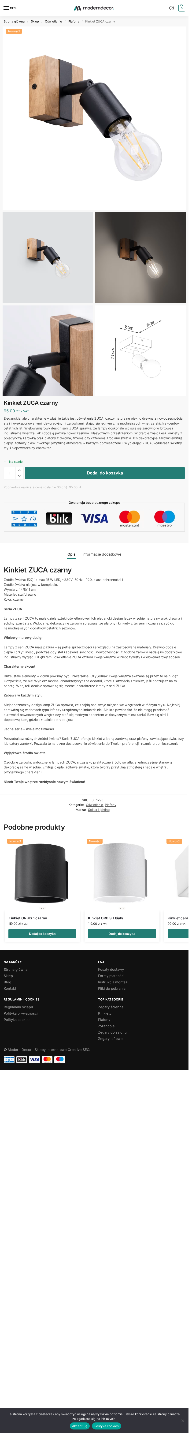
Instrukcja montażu (113, 982)
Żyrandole (106, 1026)
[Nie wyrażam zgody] (182, 1420)
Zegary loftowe (110, 1039)
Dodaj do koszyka (105, 472)
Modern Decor (20, 1050)
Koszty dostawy (111, 969)
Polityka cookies (17, 1020)
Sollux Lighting (99, 810)
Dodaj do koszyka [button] (42, 934)
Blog (7, 982)
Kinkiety (104, 1013)
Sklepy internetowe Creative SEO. (62, 1050)
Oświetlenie (53, 21)
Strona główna (14, 21)
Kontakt (10, 988)
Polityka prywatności (21, 1013)
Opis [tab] (71, 554)
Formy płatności (111, 976)
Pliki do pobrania (112, 988)
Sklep (35, 21)
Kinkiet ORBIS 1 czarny (27, 918)
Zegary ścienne (111, 1007)
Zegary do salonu (112, 1032)
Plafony (73, 21)
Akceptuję (79, 1426)
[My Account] (171, 8)
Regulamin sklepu (18, 1007)
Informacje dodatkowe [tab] (101, 554)
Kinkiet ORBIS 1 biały (105, 918)
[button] (181, 8)
